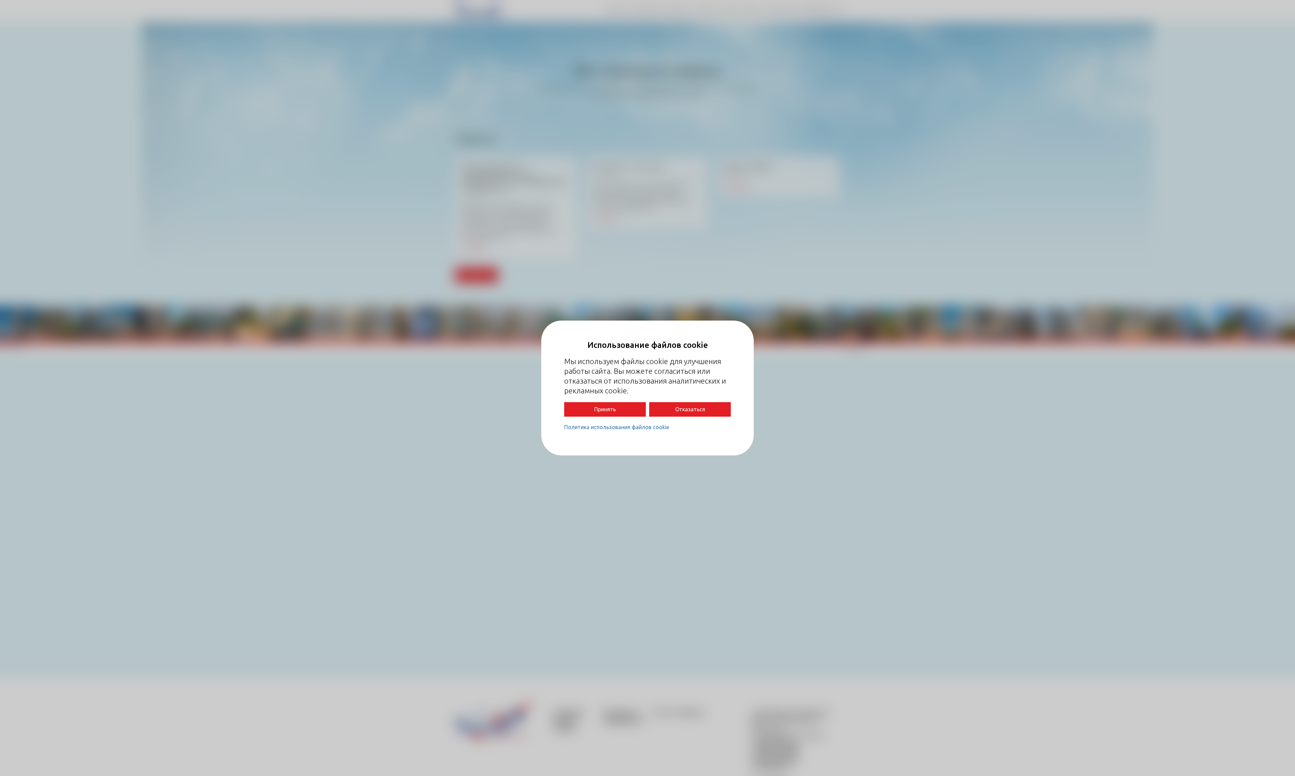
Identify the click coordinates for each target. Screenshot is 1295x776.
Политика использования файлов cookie (616, 427)
